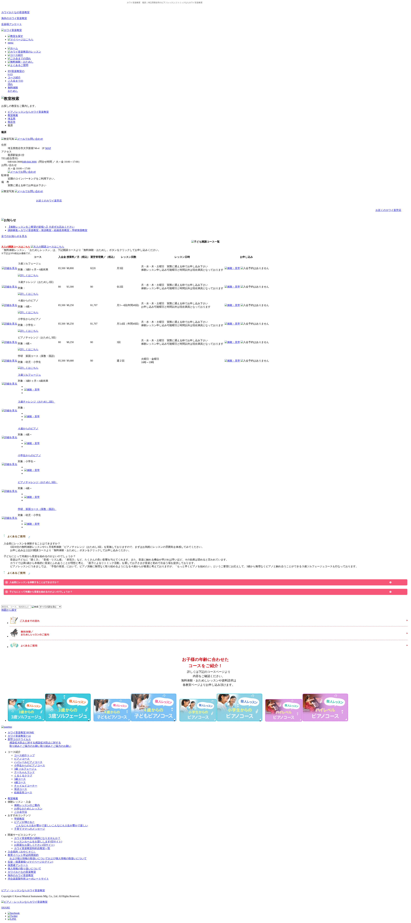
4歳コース (20, 782)
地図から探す (9, 610)
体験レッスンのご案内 (27, 805)
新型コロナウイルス (39, 742)
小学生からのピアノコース (29, 765)
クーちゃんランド (24, 772)
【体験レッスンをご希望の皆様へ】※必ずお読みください (41, 226)
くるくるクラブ (23, 775)
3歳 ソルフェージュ (25, 768)
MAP (48, 148)
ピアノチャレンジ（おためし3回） (38, 482)
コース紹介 (14, 77)
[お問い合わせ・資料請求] (29, 139)
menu (10, 42)
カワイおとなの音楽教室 (15, 12)
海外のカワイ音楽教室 (14, 18)
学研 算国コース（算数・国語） (37, 509)
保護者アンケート (18, 865)
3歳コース (20, 779)
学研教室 (19, 818)
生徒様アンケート (11, 24)
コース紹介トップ (24, 755)
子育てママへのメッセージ (29, 828)
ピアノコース (22, 758)
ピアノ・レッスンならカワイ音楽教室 (23, 890)
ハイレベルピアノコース (28, 762)
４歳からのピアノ (28, 428)
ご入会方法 (20, 812)
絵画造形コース (23, 792)
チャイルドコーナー (25, 785)
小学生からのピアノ (29, 455)
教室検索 (13, 115)
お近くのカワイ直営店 (49, 200)
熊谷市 (11, 122)
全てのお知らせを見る (14, 236)
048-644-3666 (29, 161)
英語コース (20, 789)
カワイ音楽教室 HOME (21, 732)
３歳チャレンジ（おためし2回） (36, 401)
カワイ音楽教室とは (19, 736)
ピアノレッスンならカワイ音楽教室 (28, 111)
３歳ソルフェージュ (29, 374)
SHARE (5, 907)
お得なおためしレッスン (28, 808)
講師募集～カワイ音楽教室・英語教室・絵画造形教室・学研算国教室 (47, 230)
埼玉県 (11, 118)
